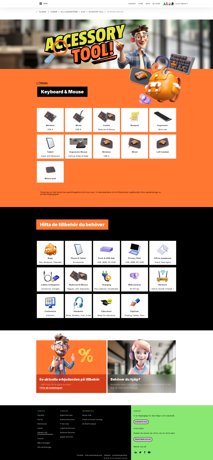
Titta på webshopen (50, 387)
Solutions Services (67, 432)
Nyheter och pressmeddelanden (45, 433)
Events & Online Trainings (92, 419)
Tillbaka (43, 12)
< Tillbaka (42, 83)
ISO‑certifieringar (44, 447)
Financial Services (67, 419)
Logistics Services (67, 428)
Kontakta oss (141, 422)
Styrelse (40, 415)
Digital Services (66, 415)
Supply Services (66, 437)
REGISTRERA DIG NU (143, 439)
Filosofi (40, 438)
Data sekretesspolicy (93, 455)
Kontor (40, 428)
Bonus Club (86, 415)
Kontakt (132, 4)
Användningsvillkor (119, 455)
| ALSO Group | (181, 4)
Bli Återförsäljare (89, 424)
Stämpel (107, 455)
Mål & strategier (43, 443)
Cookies (80, 455)
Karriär (40, 419)
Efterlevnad (42, 424)
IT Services (64, 424)
